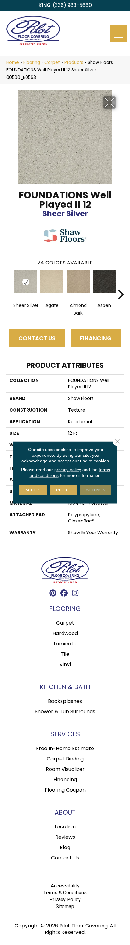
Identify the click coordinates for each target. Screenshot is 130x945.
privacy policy (67, 469)
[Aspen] (104, 282)
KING (44, 5)
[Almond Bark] (78, 282)
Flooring (31, 62)
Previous (9, 285)
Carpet (52, 62)
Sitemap (65, 906)
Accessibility (65, 886)
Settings (95, 490)
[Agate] (52, 282)
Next (120, 285)
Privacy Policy (65, 900)
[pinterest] (53, 594)
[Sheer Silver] (26, 282)
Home (12, 62)
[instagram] (75, 594)
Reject (63, 490)
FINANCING (96, 338)
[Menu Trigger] (118, 33)
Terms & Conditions (65, 893)
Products (73, 62)
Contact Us (37, 338)
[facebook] (64, 594)
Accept (33, 490)
